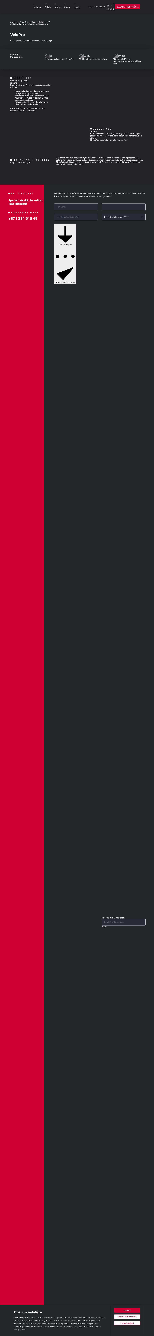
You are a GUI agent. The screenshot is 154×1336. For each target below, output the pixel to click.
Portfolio (48, 7)
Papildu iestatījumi (127, 1323)
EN (112, 9)
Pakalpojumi (37, 7)
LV (107, 9)
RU (109, 9)
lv (108, 5)
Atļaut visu (127, 1310)
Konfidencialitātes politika (127, 1317)
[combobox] (124, 217)
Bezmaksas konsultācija (128, 6)
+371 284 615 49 (97, 7)
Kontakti (77, 7)
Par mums (57, 7)
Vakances (67, 7)
